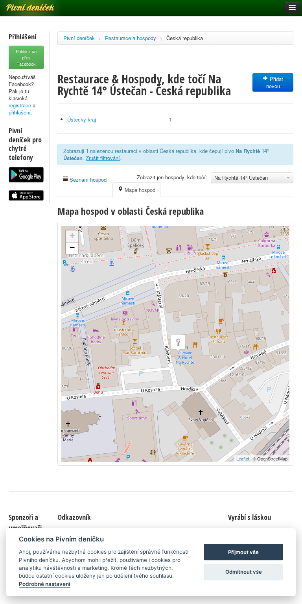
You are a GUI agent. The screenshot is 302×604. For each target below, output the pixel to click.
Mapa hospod (139, 189)
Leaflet (242, 458)
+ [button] (72, 235)
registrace (20, 105)
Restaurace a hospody (130, 38)
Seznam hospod (87, 179)
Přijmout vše (243, 552)
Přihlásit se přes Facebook (26, 57)
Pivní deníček (79, 38)
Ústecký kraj (81, 119)
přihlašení (20, 112)
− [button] (72, 247)
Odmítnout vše (243, 572)
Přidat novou (275, 82)
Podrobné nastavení (44, 584)
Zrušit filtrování (103, 158)
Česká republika (184, 38)
